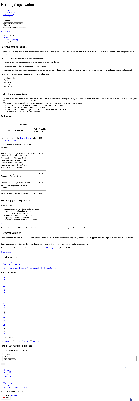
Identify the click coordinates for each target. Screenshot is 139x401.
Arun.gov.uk (5, 31)
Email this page (44, 268)
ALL (5, 333)
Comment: (6, 354)
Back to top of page (10, 268)
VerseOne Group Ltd (18, 395)
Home (5, 37)
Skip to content (9, 12)
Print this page (32, 268)
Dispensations (6, 252)
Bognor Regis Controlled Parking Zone (16, 139)
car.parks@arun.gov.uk (48, 248)
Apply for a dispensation (10, 224)
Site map (6, 10)
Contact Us (22, 268)
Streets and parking (10, 40)
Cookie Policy (8, 15)
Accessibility (8, 17)
